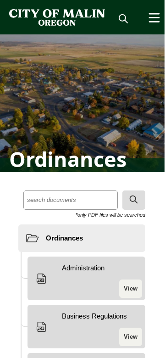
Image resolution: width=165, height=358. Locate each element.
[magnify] (123, 18)
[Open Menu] (154, 17)
